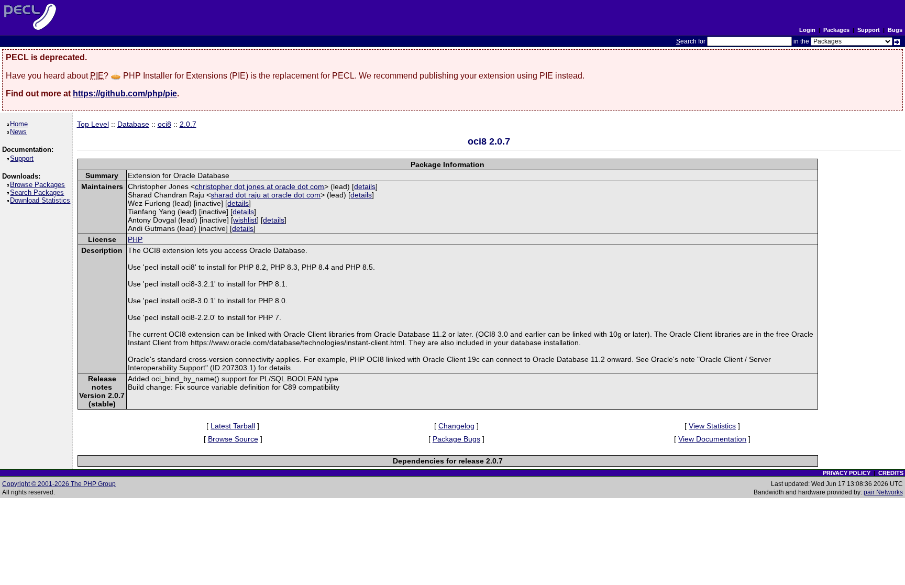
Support (868, 30)
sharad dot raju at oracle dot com (266, 195)
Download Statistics (42, 200)
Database (133, 124)
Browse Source (233, 439)
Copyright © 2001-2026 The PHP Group (59, 484)
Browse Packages (39, 185)
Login (807, 30)
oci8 (164, 124)
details (365, 186)
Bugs (895, 30)
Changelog (456, 426)
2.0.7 (188, 124)
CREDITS (890, 473)
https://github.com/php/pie (125, 93)
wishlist (245, 220)
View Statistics (712, 426)
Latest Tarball (233, 426)
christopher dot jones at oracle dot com (259, 186)
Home (20, 124)
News (20, 132)
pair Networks (883, 492)
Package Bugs (456, 439)
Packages (836, 30)
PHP (135, 239)
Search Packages (38, 192)
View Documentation (712, 439)
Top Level (93, 124)
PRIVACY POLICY (846, 473)
